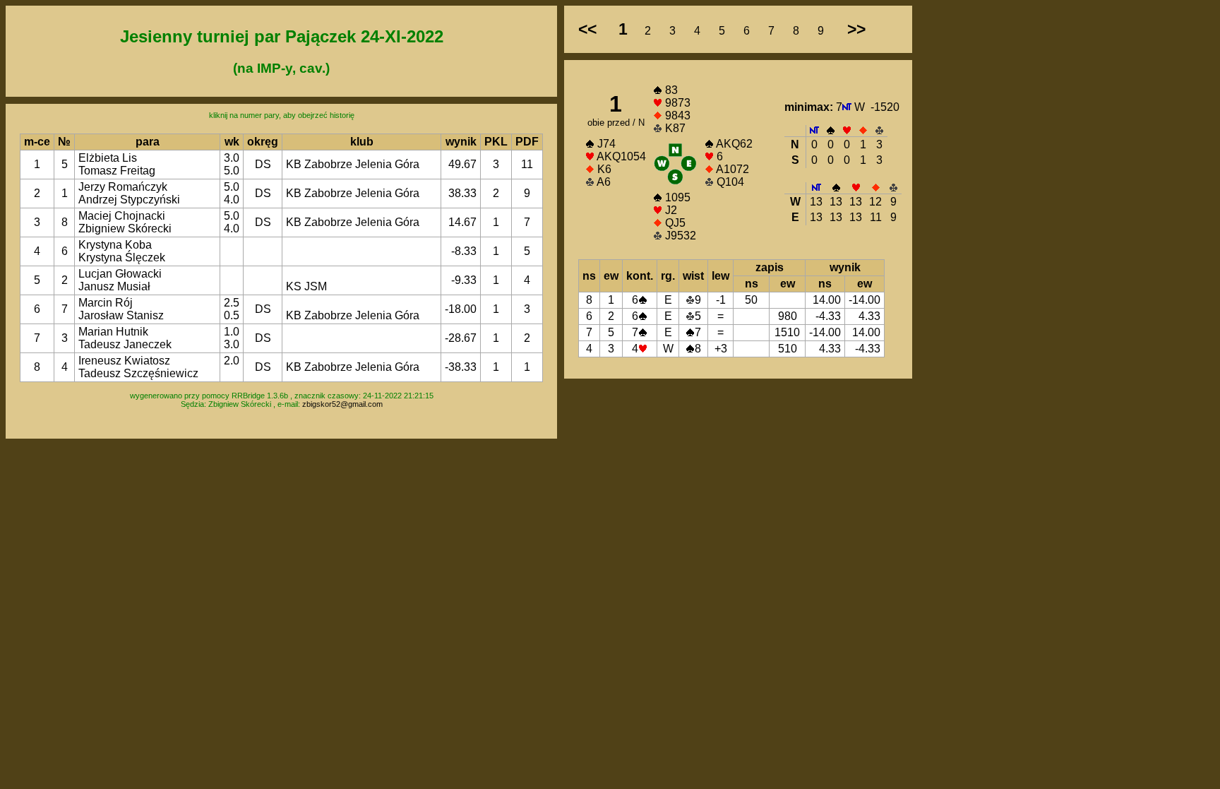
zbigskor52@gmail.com (342, 404)
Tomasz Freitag (116, 171)
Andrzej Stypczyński (129, 200)
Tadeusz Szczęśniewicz (138, 373)
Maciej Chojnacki (121, 216)
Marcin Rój (105, 303)
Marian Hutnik (113, 332)
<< (587, 29)
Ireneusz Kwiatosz (124, 361)
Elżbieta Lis (107, 158)
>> (856, 29)
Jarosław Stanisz (121, 315)
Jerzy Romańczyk (122, 187)
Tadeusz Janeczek (125, 344)
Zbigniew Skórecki (125, 229)
